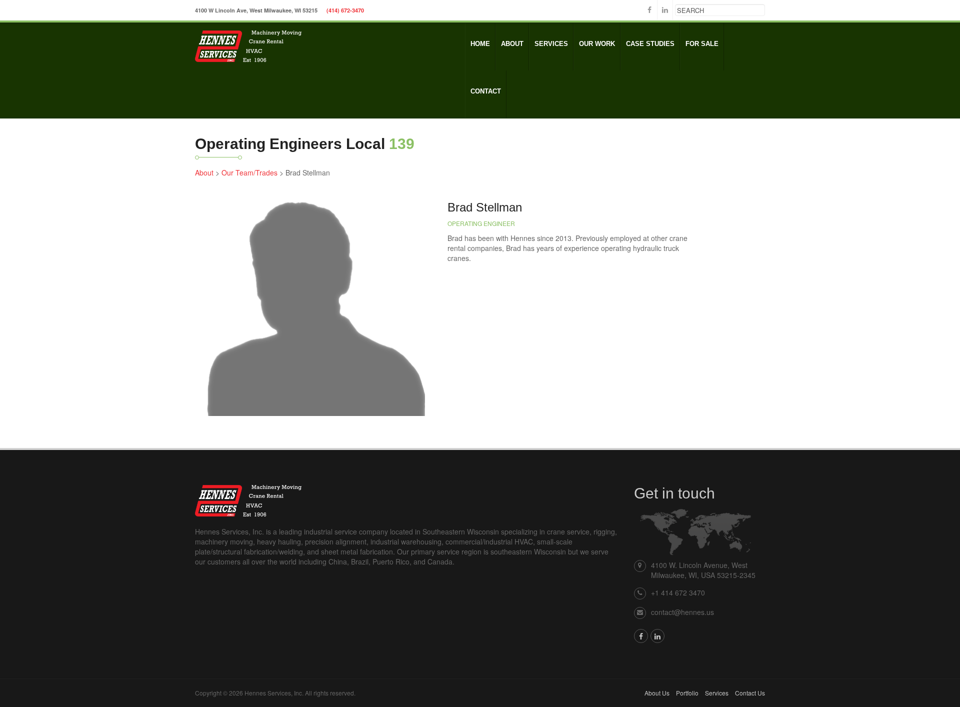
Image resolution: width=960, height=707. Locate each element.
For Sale (702, 44)
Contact (485, 91)
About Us (657, 692)
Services (551, 44)
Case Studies (650, 44)
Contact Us (750, 692)
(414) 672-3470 (345, 10)
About (512, 44)
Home (480, 44)
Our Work (597, 44)
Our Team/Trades (250, 173)
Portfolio (687, 692)
